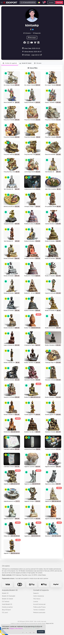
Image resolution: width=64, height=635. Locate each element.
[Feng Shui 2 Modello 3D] (32, 129)
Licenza (35, 601)
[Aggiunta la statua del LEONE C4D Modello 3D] (53, 476)
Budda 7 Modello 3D (29, 328)
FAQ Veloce (36, 599)
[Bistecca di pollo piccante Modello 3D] (12, 199)
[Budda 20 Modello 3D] (12, 303)
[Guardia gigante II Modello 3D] (32, 407)
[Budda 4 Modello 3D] (53, 337)
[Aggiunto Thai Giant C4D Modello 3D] (12, 546)
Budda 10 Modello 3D (51, 310)
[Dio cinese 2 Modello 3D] (12, 77)
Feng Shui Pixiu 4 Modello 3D (11, 172)
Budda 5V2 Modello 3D (51, 328)
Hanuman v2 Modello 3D (51, 380)
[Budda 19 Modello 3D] (32, 303)
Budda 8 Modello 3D (50, 397)
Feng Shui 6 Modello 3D (10, 119)
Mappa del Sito (50, 623)
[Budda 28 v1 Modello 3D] (32, 268)
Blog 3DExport (6, 610)
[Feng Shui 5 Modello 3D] (32, 112)
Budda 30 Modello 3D (51, 258)
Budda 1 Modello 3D (29, 362)
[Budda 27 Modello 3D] (53, 268)
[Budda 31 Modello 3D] (32, 251)
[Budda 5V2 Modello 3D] (53, 320)
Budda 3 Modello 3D (9, 362)
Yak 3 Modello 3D (8, 189)
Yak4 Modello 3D (49, 172)
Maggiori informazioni (16, 628)
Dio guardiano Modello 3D (52, 206)
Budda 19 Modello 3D (30, 310)
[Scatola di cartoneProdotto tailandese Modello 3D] (53, 441)
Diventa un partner (7, 607)
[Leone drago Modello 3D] (32, 164)
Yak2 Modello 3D (8, 241)
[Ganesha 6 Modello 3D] (12, 372)
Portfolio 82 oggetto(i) (11, 63)
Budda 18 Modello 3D (30, 397)
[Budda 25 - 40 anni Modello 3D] (32, 285)
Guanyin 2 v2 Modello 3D (11, 397)
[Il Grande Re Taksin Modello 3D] (32, 337)
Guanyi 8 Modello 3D (30, 102)
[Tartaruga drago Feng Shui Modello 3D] (53, 355)
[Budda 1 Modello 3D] (32, 355)
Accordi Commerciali (39, 604)
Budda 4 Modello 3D (50, 345)
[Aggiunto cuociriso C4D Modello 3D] (32, 459)
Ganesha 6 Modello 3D (10, 380)
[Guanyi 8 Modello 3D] (32, 95)
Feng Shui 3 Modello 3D (51, 119)
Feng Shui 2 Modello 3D (30, 137)
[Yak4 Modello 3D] (53, 164)
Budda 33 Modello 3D (51, 241)
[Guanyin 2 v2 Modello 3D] (12, 389)
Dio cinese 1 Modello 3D (51, 85)
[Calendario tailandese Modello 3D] (12, 441)
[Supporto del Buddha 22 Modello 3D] (53, 285)
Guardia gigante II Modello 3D (32, 414)
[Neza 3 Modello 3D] (12, 95)
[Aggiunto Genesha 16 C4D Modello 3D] (53, 459)
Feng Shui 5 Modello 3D (30, 119)
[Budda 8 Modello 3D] (53, 389)
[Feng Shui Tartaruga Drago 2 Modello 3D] (12, 147)
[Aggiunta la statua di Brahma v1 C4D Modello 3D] (32, 528)
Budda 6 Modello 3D (9, 414)
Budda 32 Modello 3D (9, 258)
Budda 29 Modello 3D (10, 276)
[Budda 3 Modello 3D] (12, 355)
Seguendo (37, 33)
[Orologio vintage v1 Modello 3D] (32, 199)
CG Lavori (5, 612)
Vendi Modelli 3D (7, 604)
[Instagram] (28, 42)
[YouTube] (32, 42)
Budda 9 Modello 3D (9, 328)
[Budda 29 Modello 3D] (12, 268)
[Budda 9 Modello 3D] (12, 320)
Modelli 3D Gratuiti (26, 63)
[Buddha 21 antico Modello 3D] (32, 216)
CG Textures (5, 601)
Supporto (36, 593)
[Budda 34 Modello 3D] (32, 233)
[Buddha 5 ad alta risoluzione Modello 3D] (32, 424)
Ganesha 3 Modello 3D (51, 536)
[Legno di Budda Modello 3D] (12, 337)
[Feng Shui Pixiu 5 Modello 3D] (32, 147)
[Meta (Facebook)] (25, 42)
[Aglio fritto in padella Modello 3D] (53, 181)
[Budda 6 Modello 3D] (12, 407)
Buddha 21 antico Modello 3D (32, 223)
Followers (27, 33)
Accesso (51, 2)
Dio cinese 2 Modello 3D (10, 85)
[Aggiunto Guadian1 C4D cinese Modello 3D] (32, 476)
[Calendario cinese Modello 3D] (12, 459)
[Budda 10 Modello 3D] (53, 303)
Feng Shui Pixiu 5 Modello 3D (32, 154)
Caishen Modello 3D (50, 223)
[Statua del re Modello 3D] (12, 528)
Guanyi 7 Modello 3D (50, 102)
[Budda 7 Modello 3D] (32, 320)
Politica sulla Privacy (39, 607)
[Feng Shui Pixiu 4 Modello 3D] (12, 164)
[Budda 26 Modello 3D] (12, 285)
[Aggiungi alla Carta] (14, 81)
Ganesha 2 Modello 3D (51, 432)
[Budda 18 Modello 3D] (32, 389)
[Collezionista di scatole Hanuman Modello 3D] (32, 181)
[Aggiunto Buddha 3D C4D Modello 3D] (53, 494)
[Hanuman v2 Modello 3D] (53, 372)
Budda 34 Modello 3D (30, 241)
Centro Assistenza (38, 596)
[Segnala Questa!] (17, 81)
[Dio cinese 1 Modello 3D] (53, 77)
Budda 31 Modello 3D (30, 258)
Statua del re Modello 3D (10, 536)
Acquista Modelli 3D (10, 590)
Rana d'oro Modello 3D (51, 154)
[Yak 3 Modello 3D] (12, 181)
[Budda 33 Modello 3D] (53, 233)
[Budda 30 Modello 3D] (53, 251)
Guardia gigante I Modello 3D (52, 414)
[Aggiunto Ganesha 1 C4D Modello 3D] (53, 511)
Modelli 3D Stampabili (8, 596)
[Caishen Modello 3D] (53, 216)
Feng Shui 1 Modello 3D (51, 137)
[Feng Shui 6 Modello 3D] (12, 112)
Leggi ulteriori (35, 55)
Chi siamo (6, 566)
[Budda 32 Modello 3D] (12, 251)
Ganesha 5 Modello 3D (30, 380)
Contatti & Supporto (41, 590)
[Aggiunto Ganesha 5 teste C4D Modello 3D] (12, 476)
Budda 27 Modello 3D (51, 276)
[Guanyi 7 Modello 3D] (53, 95)
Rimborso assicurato (39, 612)
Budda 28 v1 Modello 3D (31, 276)
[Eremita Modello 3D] (12, 424)
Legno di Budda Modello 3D (11, 345)
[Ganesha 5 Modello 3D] (32, 372)
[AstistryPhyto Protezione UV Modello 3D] (32, 441)
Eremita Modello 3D (9, 432)
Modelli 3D (5, 593)
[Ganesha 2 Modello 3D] (53, 424)
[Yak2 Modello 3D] (12, 233)
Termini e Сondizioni (39, 610)
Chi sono (38, 63)
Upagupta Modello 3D (9, 223)
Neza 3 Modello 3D (9, 102)
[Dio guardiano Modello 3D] (53, 199)
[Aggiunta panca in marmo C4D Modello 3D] (12, 494)
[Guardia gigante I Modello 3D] (53, 407)
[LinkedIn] (39, 42)
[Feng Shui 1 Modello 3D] (53, 129)
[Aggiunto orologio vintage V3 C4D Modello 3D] (32, 494)
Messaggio (33, 37)
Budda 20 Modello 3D (10, 310)
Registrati (59, 2)
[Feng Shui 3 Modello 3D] (53, 112)
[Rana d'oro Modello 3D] (53, 147)
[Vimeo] (35, 42)
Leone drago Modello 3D (31, 172)
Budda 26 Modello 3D (10, 293)
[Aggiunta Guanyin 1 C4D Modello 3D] (12, 511)
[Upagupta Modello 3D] (12, 216)
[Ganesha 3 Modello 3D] (53, 528)
